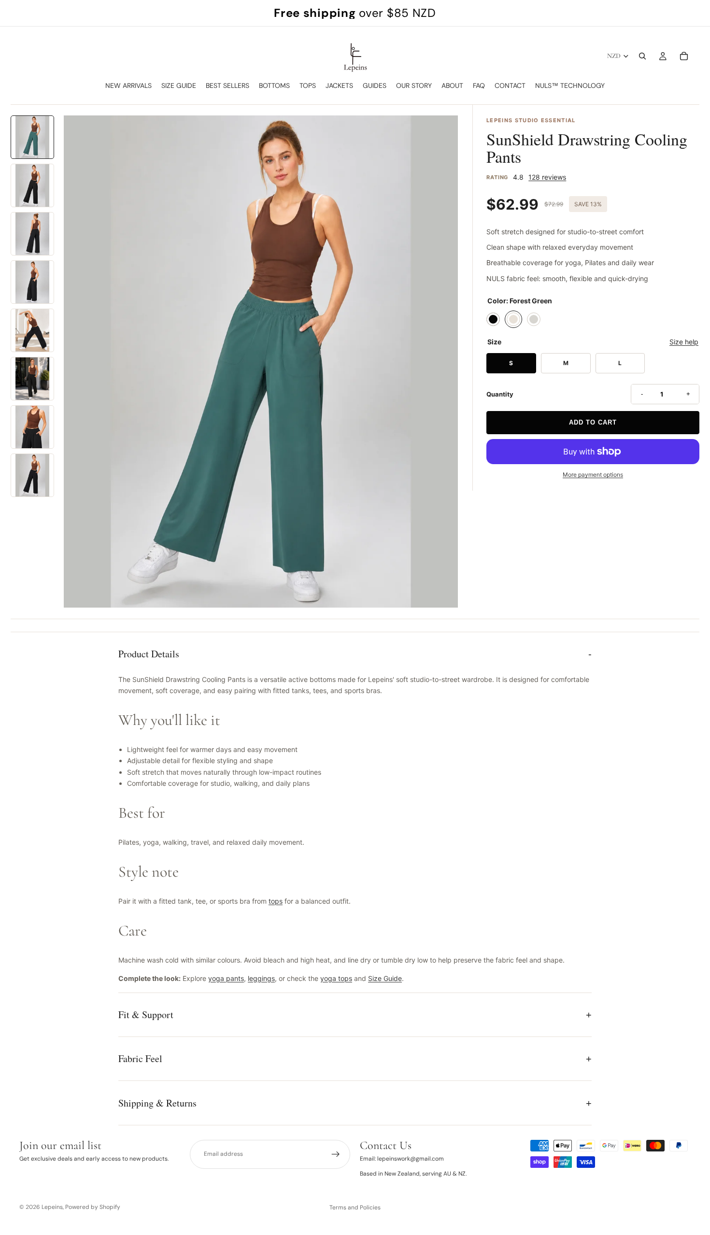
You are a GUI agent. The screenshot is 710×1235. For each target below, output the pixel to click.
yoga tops (336, 978)
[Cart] (684, 56)
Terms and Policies (355, 1207)
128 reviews (547, 177)
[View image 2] (32, 185)
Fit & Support (145, 1014)
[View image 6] (32, 378)
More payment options (593, 474)
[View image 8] (32, 475)
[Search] (642, 56)
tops (276, 901)
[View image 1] (32, 137)
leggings (261, 978)
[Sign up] (336, 1154)
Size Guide (385, 978)
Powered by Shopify (92, 1207)
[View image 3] (32, 234)
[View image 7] (32, 427)
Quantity (499, 394)
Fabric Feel (140, 1058)
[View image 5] (32, 330)
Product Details (148, 653)
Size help (683, 342)
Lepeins (52, 1207)
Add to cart (593, 422)
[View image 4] (32, 282)
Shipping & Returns (157, 1102)
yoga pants (226, 978)
